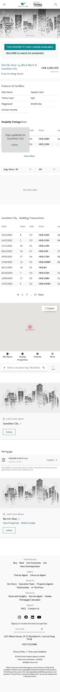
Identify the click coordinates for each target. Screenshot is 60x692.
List (45, 562)
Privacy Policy (19, 652)
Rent (21, 562)
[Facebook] (26, 617)
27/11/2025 (6, 246)
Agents (30, 572)
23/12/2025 (6, 235)
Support (30, 605)
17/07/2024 (6, 283)
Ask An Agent (36, 596)
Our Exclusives (33, 562)
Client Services (30, 559)
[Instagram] (19, 617)
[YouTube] (39, 617)
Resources (30, 593)
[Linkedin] (32, 617)
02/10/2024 (6, 273)
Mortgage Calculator (30, 599)
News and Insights (17, 596)
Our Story (12, 583)
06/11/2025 (6, 251)
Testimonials (22, 587)
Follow (9, 432)
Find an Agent (21, 575)
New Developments (30, 566)
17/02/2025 (6, 262)
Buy (15, 562)
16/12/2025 (6, 240)
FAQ (23, 608)
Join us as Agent (38, 575)
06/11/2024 (6, 267)
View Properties (11, 522)
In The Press (37, 587)
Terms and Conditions (37, 652)
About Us (30, 580)
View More (29, 156)
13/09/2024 (6, 278)
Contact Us (33, 608)
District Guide (28, 522)
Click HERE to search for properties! (25, 53)
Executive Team (27, 583)
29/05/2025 (6, 256)
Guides (48, 596)
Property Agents (45, 583)
